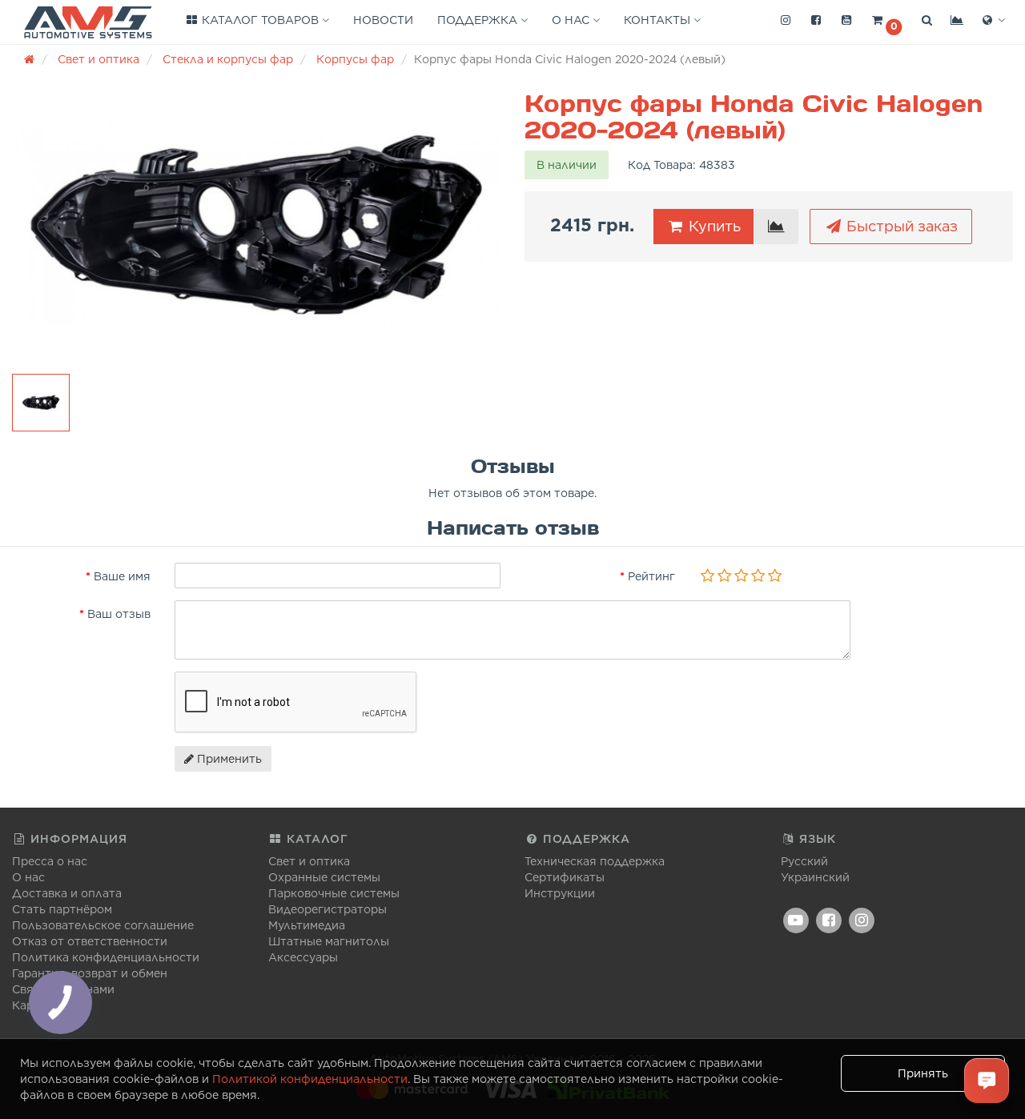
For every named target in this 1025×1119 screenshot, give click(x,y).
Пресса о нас (49, 861)
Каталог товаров (260, 20)
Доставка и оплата (67, 893)
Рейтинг (651, 576)
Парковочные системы (334, 893)
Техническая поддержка (595, 861)
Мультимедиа (306, 925)
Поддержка (479, 20)
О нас (572, 20)
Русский (804, 861)
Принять (923, 1073)
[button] (886, 21)
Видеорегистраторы (327, 909)
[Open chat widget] (986, 1080)
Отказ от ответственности (89, 941)
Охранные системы (324, 877)
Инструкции (560, 893)
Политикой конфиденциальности (310, 1079)
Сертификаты (565, 877)
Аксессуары (303, 957)
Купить (713, 226)
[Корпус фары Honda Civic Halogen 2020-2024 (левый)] (256, 224)
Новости (383, 20)
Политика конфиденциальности (105, 957)
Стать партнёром (62, 909)
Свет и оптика (309, 861)
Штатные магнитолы (328, 941)
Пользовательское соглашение (103, 925)
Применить (228, 758)
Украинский (815, 877)
